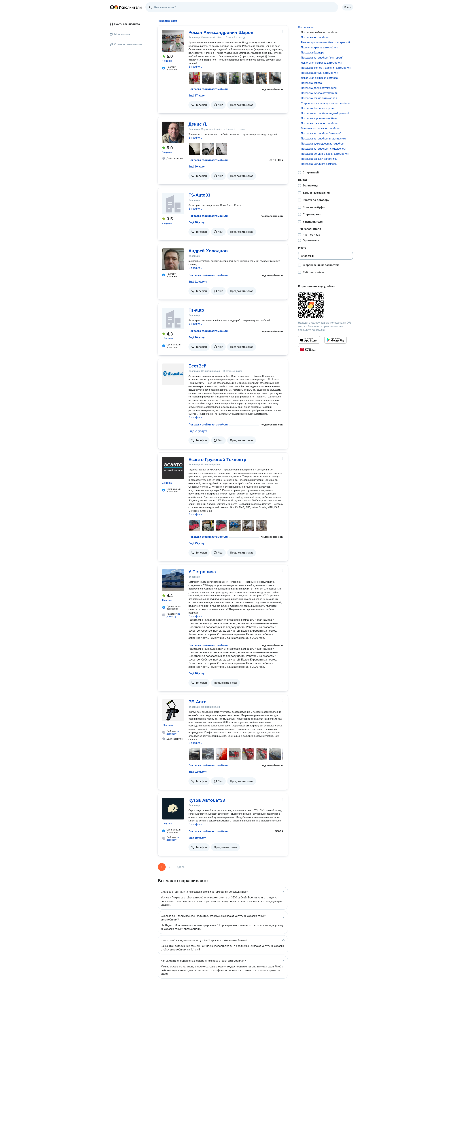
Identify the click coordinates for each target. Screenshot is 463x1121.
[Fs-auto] (173, 318)
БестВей (197, 365)
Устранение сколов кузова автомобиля (325, 103)
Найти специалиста (127, 23)
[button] (199, 105)
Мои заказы (122, 34)
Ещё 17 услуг (197, 95)
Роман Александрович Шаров (220, 32)
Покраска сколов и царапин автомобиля (326, 67)
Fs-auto (196, 310)
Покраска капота (311, 82)
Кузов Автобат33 (206, 800)
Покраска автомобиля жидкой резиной (325, 113)
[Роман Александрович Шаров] (173, 41)
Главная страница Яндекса (112, 7)
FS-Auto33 (199, 195)
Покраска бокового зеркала (318, 108)
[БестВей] (173, 374)
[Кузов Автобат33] (173, 808)
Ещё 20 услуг (197, 166)
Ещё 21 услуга (197, 281)
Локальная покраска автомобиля (321, 62)
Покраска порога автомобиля (319, 118)
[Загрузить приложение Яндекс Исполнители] (325, 305)
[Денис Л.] (173, 132)
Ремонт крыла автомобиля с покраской (325, 42)
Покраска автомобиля (314, 37)
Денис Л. (197, 124)
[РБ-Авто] (173, 710)
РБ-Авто (197, 701)
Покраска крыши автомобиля (319, 123)
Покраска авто (307, 27)
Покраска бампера (312, 52)
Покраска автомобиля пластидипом (323, 138)
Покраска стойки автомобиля (208, 89)
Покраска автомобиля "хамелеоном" (323, 148)
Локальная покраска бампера (319, 77)
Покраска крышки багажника (319, 158)
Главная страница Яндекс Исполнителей (126, 7)
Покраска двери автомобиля (319, 87)
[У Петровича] (173, 580)
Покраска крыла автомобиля (319, 98)
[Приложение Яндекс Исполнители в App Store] (309, 340)
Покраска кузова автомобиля (319, 92)
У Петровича (202, 571)
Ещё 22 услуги (197, 771)
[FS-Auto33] (173, 203)
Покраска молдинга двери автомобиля (325, 153)
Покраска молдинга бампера (319, 163)
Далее (180, 866)
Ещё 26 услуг (197, 673)
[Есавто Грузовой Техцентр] (173, 468)
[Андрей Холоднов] (173, 259)
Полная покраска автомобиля (319, 47)
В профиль (195, 66)
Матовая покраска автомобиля (320, 128)
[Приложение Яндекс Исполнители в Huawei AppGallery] (309, 349)
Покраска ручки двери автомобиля (322, 143)
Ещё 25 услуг (197, 543)
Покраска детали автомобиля (319, 72)
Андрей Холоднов (208, 250)
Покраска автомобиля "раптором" (322, 57)
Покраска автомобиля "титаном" (321, 133)
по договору (173, 615)
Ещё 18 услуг (197, 222)
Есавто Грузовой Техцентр (217, 459)
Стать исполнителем (128, 44)
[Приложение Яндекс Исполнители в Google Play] (335, 340)
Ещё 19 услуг (197, 837)
